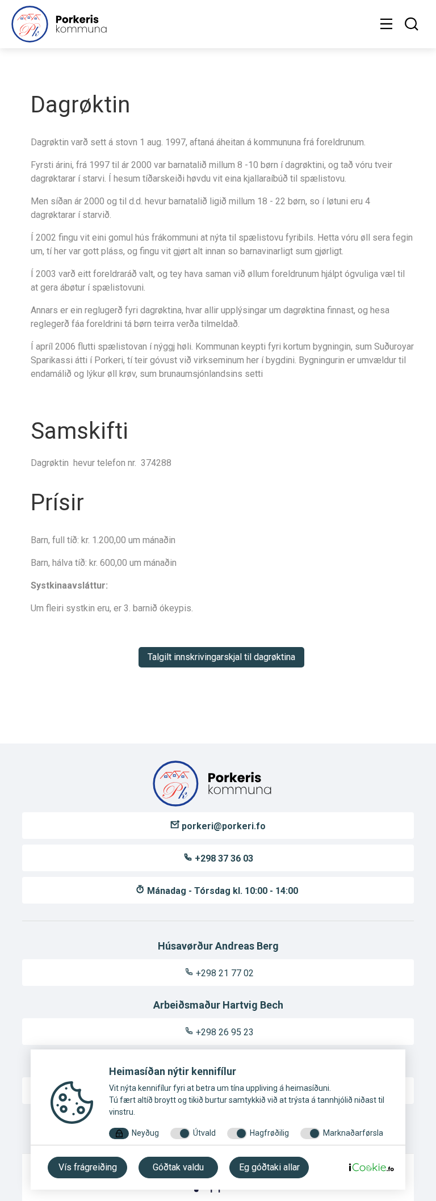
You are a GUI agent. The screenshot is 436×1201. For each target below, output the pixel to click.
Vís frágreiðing (87, 1167)
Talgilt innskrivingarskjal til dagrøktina (221, 657)
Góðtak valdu (178, 1167)
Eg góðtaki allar (269, 1167)
